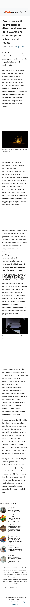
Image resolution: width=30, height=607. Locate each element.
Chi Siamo (7, 602)
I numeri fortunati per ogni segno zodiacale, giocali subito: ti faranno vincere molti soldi (15, 519)
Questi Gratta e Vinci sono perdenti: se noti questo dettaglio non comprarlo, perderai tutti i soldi (15, 539)
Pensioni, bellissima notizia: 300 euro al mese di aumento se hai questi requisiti (15, 550)
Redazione (13, 602)
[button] (21, 12)
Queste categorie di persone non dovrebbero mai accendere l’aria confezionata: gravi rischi (15, 559)
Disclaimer (15, 604)
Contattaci (15, 590)
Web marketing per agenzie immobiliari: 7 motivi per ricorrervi (14, 510)
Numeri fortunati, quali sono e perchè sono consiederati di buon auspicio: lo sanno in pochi (14, 529)
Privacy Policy (21, 602)
